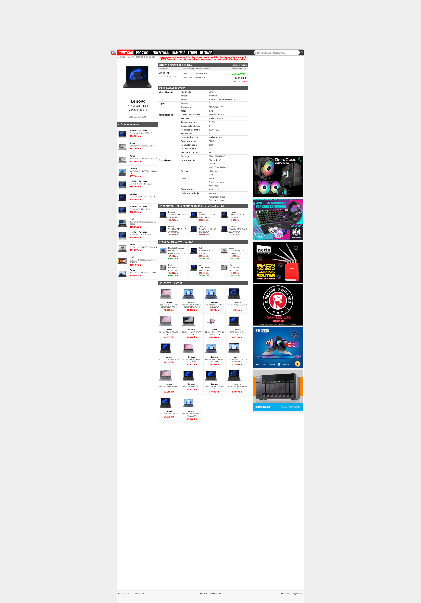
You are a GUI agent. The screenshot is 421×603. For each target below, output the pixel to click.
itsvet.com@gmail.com (294, 593)
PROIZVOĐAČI (160, 52)
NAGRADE (206, 52)
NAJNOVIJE (178, 52)
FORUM (192, 52)
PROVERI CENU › (240, 81)
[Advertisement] (210, 24)
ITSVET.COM (125, 52)
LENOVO (142, 117)
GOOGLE (133, 117)
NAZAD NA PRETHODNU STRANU (136, 57)
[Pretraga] (302, 52)
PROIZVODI (142, 52)
